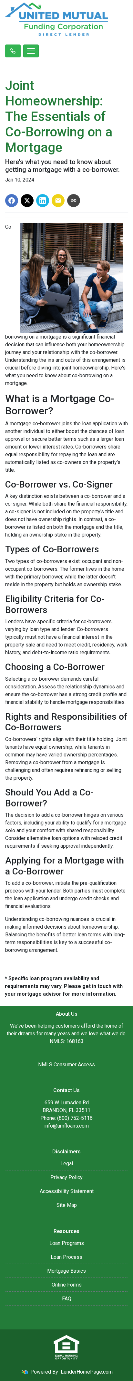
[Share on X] (27, 200)
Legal (66, 1163)
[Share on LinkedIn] (42, 200)
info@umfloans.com (66, 1126)
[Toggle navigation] (31, 50)
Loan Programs (66, 1243)
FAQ (66, 1299)
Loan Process (66, 1257)
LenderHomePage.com (87, 1372)
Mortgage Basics (66, 1271)
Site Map (66, 1205)
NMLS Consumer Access (66, 1064)
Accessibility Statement (67, 1191)
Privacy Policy (66, 1177)
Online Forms (67, 1285)
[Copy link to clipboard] (73, 200)
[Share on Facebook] (11, 200)
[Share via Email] (58, 200)
